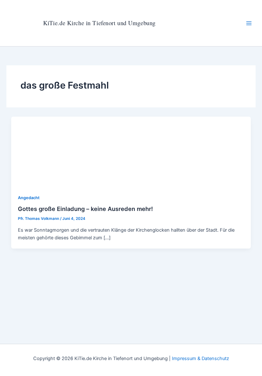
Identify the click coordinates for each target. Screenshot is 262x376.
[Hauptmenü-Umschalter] (249, 23)
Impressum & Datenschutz (200, 358)
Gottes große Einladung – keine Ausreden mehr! (85, 208)
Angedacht (29, 197)
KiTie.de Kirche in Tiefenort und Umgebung (99, 23)
